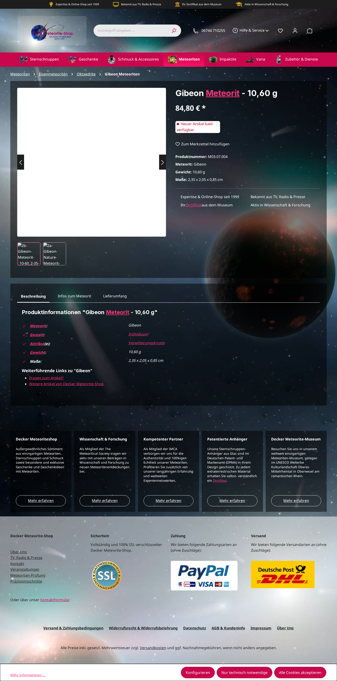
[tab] (33, 296)
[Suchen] (173, 30)
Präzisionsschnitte (26, 581)
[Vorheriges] (20, 162)
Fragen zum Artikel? (46, 377)
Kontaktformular (54, 599)
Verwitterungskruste (146, 342)
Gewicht (37, 352)
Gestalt (36, 334)
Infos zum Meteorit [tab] (74, 296)
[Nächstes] (162, 162)
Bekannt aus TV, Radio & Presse (141, 4)
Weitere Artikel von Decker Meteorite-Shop (66, 383)
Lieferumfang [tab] (115, 296)
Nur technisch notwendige (244, 672)
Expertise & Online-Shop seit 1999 (77, 4)
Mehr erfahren (41, 500)
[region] (91, 177)
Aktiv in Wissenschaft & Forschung (266, 4)
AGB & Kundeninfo (228, 628)
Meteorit (223, 93)
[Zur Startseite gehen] (52, 30)
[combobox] (130, 30)
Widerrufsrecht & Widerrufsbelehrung (143, 628)
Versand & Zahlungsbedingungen (73, 628)
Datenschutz (194, 628)
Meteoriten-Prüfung (27, 575)
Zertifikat (194, 205)
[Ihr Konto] (295, 30)
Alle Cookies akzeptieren (300, 672)
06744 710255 (213, 30)
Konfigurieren (198, 672)
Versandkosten (153, 647)
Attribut (37, 343)
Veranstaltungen (24, 569)
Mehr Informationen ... (27, 675)
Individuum (138, 334)
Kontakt (17, 563)
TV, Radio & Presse (26, 557)
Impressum (261, 628)
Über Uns (18, 551)
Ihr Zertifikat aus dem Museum (201, 4)
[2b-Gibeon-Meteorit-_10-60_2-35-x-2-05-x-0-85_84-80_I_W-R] (91, 157)
